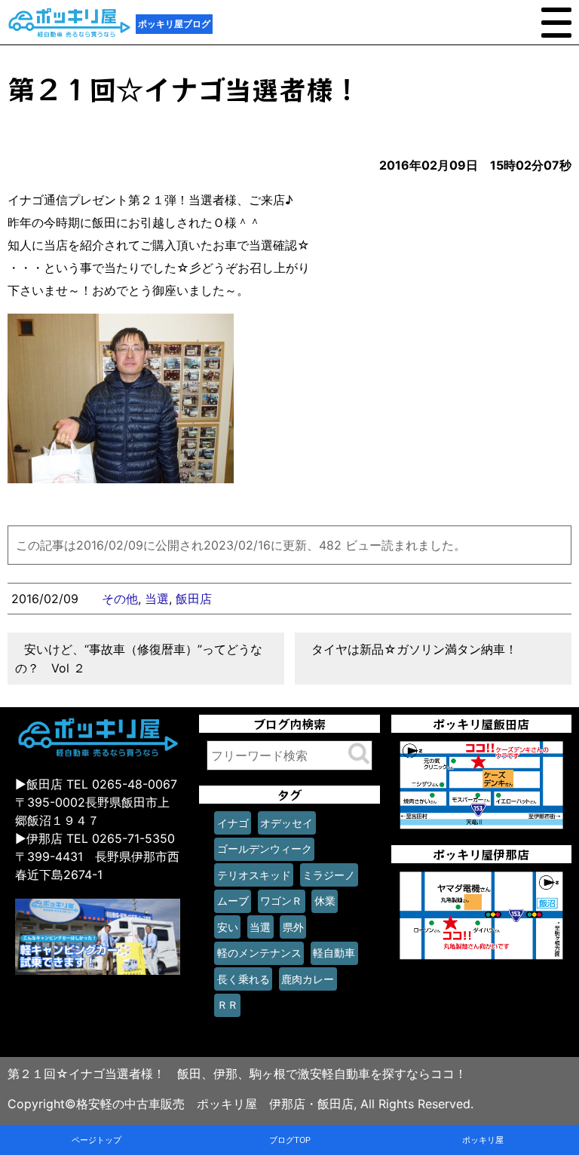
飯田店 (194, 598)
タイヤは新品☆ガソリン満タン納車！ (414, 649)
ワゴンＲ (281, 900)
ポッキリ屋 (483, 1140)
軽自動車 (334, 952)
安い (227, 927)
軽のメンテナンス (259, 952)
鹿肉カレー (307, 979)
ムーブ (233, 900)
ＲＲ (227, 1004)
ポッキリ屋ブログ (174, 23)
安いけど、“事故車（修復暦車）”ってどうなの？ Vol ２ (138, 659)
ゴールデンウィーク (264, 848)
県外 (293, 927)
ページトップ (96, 1140)
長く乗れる (243, 979)
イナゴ (233, 822)
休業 (324, 900)
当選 (157, 598)
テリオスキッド (254, 875)
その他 (120, 598)
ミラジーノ (328, 875)
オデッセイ (286, 822)
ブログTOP (290, 1140)
